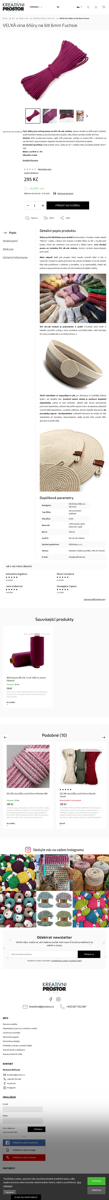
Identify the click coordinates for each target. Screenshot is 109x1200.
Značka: (31, 173)
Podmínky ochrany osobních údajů (17, 1045)
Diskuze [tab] (8, 249)
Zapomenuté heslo (10, 1132)
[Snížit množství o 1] (27, 205)
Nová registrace (9, 1128)
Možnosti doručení (65, 193)
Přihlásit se (89, 954)
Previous (6, 737)
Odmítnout (96, 1190)
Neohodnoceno (44, 169)
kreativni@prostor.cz (41, 1007)
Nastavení (10, 1192)
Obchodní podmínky (11, 1041)
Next (104, 737)
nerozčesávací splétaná (75, 512)
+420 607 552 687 (76, 1007)
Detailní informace (30, 160)
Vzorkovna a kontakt (11, 1032)
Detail (9, 823)
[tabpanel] (28, 667)
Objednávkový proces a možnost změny (20, 1028)
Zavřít (99, 227)
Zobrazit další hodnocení (94, 599)
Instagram (58, 999)
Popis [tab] (12, 232)
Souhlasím (96, 1181)
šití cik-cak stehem (77, 538)
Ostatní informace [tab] (15, 257)
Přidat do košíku (67, 205)
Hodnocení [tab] (10, 241)
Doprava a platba (10, 1024)
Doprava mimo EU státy (12, 1054)
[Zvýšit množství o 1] (42, 205)
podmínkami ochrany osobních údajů (66, 960)
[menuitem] (36, 7)
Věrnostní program (11, 1037)
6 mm (71, 518)
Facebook (51, 999)
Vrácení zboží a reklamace (14, 1050)
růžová (72, 532)
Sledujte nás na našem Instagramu (58, 849)
